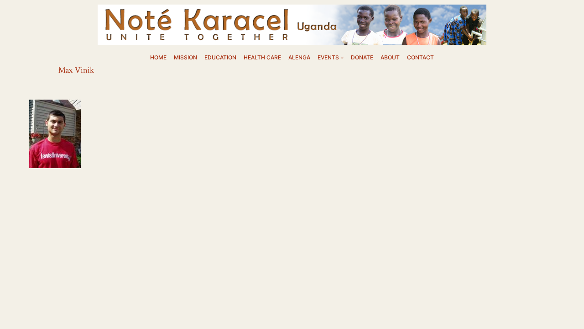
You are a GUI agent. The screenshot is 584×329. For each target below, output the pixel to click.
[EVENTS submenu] (342, 57)
